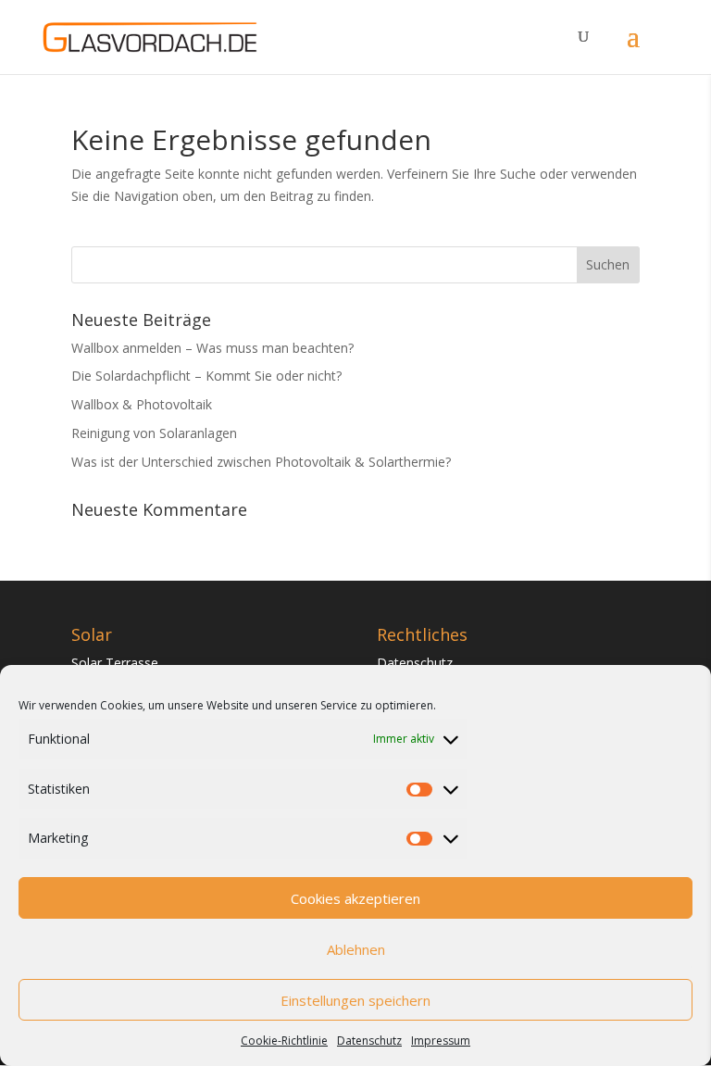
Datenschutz (369, 1040)
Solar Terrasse (114, 662)
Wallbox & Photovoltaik (141, 404)
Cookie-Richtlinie (284, 1040)
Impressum (440, 1040)
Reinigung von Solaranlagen (154, 433)
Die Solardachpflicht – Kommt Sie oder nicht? (206, 375)
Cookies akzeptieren (355, 898)
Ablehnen (356, 949)
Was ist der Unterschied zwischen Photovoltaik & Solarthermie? (261, 461)
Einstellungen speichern (355, 1000)
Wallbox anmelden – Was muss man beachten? (212, 348)
